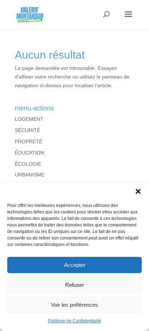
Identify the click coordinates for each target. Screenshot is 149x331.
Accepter (74, 265)
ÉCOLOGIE (28, 164)
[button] (138, 191)
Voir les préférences (74, 305)
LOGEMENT (29, 119)
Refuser (74, 285)
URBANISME (29, 175)
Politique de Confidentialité (74, 320)
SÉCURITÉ (27, 130)
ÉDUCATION (29, 153)
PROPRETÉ (28, 141)
